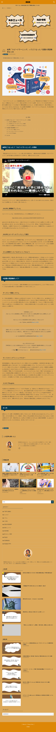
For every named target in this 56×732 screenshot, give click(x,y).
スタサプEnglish (12, 133)
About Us (24, 724)
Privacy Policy (30, 724)
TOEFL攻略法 (7, 511)
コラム (5, 518)
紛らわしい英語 (8, 534)
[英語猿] (28, 2)
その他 (5, 521)
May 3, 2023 (43, 349)
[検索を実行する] (52, 501)
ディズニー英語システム (14, 129)
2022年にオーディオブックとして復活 (17, 123)
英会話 (5, 537)
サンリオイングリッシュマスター (16, 131)
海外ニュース (7, 527)
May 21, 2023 (35, 322)
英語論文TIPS (7, 543)
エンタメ (6, 514)
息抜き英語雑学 (8, 524)
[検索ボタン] (54, 2)
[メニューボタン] (2, 2)
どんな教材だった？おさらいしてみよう (17, 125)
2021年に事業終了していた (15, 121)
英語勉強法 (6, 54)
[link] (19, 448)
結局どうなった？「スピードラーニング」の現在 (19, 120)
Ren (9, 450)
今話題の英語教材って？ (13, 127)
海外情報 (6, 530)
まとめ (8, 135)
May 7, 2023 (39, 336)
